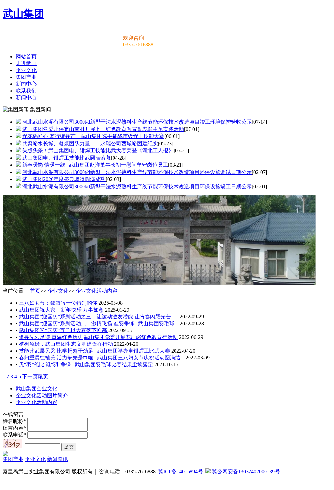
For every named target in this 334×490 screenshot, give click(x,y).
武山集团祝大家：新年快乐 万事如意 (61, 310)
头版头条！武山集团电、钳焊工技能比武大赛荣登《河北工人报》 (98, 150)
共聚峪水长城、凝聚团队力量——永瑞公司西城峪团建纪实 (90, 143)
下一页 (30, 376)
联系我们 (26, 90)
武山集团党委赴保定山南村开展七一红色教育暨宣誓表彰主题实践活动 (103, 129)
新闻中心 (26, 84)
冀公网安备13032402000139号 (245, 471)
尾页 (43, 376)
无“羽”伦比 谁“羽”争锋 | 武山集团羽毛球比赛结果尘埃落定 (86, 364)
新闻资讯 (57, 459)
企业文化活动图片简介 (42, 395)
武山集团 (23, 14)
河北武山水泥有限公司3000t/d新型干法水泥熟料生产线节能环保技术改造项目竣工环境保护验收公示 (137, 122)
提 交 (69, 446)
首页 (35, 291)
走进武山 (26, 63)
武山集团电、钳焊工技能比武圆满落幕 (66, 158)
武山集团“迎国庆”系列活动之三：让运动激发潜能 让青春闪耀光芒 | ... (98, 316)
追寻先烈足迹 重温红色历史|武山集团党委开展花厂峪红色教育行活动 (98, 337)
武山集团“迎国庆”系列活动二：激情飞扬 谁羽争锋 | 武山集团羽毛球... (98, 323)
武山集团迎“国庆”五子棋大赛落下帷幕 (63, 330)
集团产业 (26, 77)
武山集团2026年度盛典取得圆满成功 (64, 179)
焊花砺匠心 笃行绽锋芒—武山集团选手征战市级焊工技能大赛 (93, 136)
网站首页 (26, 56)
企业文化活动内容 (96, 291)
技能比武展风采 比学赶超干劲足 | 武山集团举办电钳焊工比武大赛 (94, 351)
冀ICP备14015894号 (180, 471)
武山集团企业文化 (36, 388)
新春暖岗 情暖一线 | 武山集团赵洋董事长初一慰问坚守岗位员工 (95, 165)
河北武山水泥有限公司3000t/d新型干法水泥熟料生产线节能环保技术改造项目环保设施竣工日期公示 (137, 186)
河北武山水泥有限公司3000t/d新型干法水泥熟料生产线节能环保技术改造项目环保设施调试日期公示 (137, 172)
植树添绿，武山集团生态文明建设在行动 (66, 344)
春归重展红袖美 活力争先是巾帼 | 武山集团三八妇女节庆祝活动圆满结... (101, 357)
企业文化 (26, 70)
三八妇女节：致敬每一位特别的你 (58, 303)
